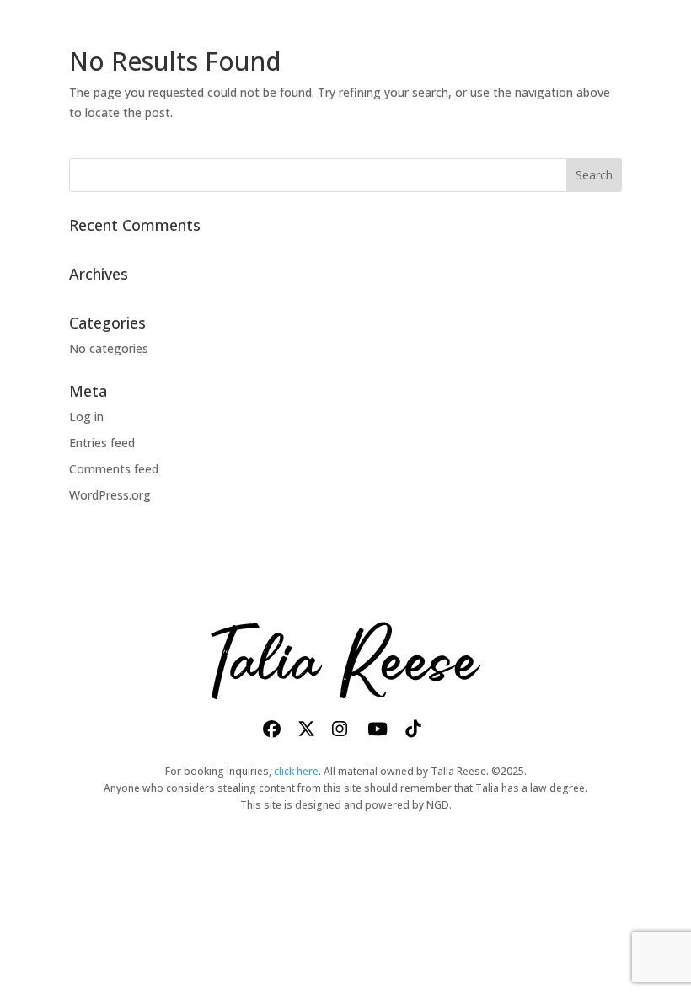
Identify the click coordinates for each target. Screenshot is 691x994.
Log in (86, 417)
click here (296, 771)
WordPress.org (110, 495)
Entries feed (102, 443)
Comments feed (113, 469)
